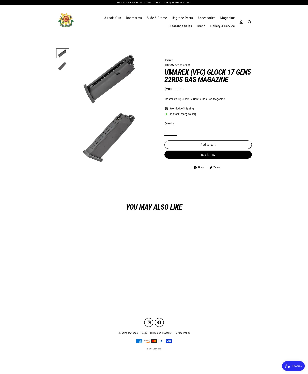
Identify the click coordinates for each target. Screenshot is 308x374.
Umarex (168, 60)
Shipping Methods (128, 333)
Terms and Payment (161, 333)
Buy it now (208, 155)
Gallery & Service (222, 26)
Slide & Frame (157, 18)
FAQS (144, 333)
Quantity (169, 123)
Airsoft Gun (112, 18)
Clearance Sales (180, 26)
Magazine (227, 18)
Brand (201, 26)
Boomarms (134, 18)
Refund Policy (182, 333)
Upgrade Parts (182, 18)
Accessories (206, 18)
